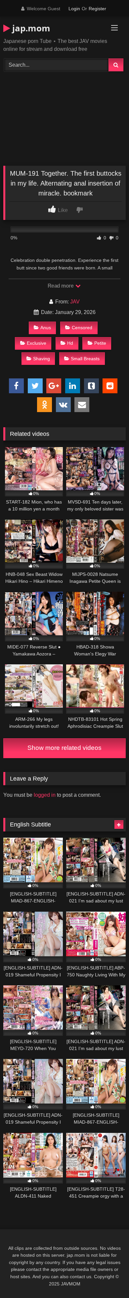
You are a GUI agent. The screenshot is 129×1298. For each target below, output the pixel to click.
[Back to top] (108, 1278)
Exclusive (36, 343)
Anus (45, 327)
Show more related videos (64, 747)
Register (97, 8)
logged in (45, 795)
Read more (61, 286)
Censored (82, 327)
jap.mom (30, 28)
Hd (70, 343)
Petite (100, 343)
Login (74, 8)
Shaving (41, 358)
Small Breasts (85, 358)
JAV (75, 301)
